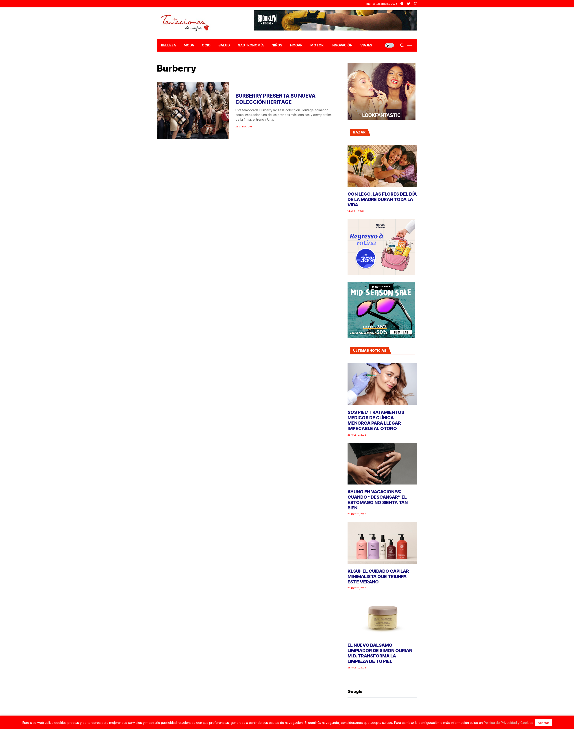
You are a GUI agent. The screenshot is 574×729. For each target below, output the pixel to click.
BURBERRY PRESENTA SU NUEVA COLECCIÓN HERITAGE (275, 99)
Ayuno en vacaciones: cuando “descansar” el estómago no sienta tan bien (378, 500)
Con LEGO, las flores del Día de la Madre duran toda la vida (382, 199)
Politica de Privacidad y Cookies (508, 722)
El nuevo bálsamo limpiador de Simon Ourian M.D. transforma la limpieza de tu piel (380, 653)
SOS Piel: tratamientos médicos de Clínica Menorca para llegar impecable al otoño (376, 420)
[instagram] (415, 3)
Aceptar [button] (543, 723)
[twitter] (408, 3)
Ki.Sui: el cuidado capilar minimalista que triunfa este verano (378, 576)
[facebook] (401, 3)
